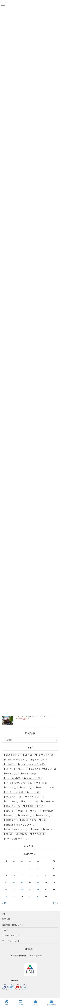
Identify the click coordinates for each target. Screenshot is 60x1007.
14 (22, 882)
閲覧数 (23, 834)
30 (38, 896)
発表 (36, 829)
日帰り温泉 (44, 815)
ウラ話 (43, 783)
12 (6, 882)
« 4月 (4, 903)
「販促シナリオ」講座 (16, 760)
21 (22, 889)
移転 (48, 829)
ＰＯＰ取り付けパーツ (16, 839)
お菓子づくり (40, 760)
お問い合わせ (51, 1004)
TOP (4, 914)
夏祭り (10, 811)
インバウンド (33, 778)
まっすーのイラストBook (32, 764)
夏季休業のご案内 (34, 806)
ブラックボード (13, 797)
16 (38, 882)
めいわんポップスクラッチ (43, 769)
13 (14, 882)
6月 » (55, 903)
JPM (28, 755)
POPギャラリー (45, 755)
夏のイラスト (13, 806)
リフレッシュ (31, 801)
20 (14, 889)
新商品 (49, 811)
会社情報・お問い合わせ (13, 925)
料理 (36, 811)
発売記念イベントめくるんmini (20, 825)
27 (14, 896)
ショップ (35, 1004)
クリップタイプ (46, 787)
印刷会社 (49, 801)
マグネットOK (35, 797)
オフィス (11, 787)
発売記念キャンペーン (16, 829)
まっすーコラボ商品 (15, 769)
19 (6, 889)
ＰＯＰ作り (39, 834)
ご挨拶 (10, 764)
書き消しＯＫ (29, 820)
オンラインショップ (11, 935)
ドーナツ (34, 792)
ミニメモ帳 (12, 801)
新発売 (10, 815)
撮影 (23, 811)
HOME (7, 1004)
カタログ (27, 787)
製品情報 (6, 919)
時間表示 (11, 820)
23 (38, 889)
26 (6, 896)
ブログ (5, 930)
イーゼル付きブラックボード (19, 783)
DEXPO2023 (12, 755)
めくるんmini (13, 778)
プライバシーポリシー (12, 941)
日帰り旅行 (26, 815)
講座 (9, 834)
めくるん (11, 774)
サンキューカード (14, 792)
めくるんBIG (29, 774)
